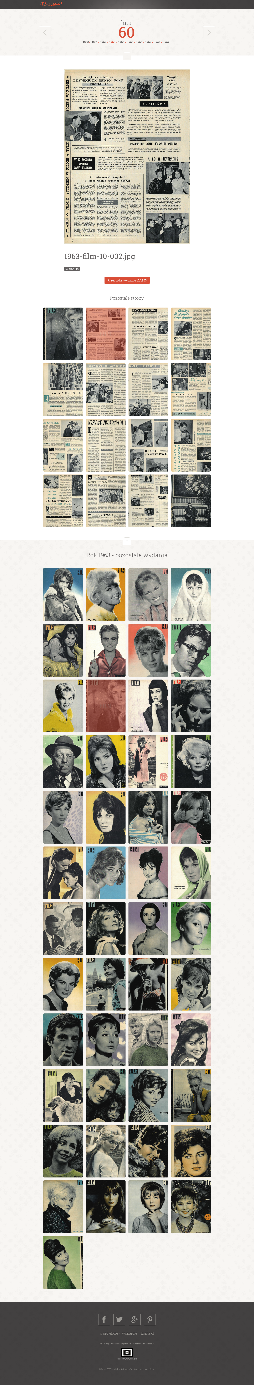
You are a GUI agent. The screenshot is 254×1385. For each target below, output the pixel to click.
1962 (103, 42)
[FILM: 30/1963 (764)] (191, 928)
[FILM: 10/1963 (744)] (106, 706)
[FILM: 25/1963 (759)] (191, 872)
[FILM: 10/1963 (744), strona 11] (148, 445)
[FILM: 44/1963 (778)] (106, 1151)
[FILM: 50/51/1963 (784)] (191, 1206)
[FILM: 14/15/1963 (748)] (106, 761)
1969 (166, 42)
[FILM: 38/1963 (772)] (191, 1039)
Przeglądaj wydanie (127, 280)
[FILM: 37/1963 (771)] (148, 1039)
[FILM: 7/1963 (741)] (148, 650)
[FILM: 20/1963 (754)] (148, 817)
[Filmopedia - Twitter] (119, 1319)
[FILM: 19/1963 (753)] (106, 817)
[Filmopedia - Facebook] (104, 1319)
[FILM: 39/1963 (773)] (63, 1095)
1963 (112, 42)
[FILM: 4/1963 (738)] (191, 594)
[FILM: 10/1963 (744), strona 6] (106, 389)
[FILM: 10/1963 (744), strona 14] (106, 501)
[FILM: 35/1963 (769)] (63, 1039)
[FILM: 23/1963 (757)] (106, 872)
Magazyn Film (72, 268)
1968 (157, 42)
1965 (130, 42)
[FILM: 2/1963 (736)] (106, 594)
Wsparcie (129, 1333)
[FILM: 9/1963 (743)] (63, 706)
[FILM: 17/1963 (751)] (191, 761)
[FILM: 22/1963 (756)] (63, 872)
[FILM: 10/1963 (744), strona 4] (191, 334)
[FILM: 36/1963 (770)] (106, 1039)
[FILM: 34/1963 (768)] (191, 984)
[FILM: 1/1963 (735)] (63, 594)
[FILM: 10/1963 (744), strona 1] (63, 334)
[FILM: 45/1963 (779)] (148, 1151)
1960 (86, 42)
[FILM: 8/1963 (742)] (191, 650)
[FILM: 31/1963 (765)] (63, 984)
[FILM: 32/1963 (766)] (106, 984)
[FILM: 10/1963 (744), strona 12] (191, 445)
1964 (121, 42)
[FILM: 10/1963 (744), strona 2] (106, 334)
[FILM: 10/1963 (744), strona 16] (191, 501)
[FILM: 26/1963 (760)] (63, 928)
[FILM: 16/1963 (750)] (148, 761)
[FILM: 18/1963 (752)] (63, 817)
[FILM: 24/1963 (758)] (148, 872)
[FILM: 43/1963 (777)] (63, 1151)
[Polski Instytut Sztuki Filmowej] (127, 1353)
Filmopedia (53, 4)
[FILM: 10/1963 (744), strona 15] (148, 501)
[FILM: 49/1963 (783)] (148, 1206)
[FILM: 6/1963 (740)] (106, 650)
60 (126, 32)
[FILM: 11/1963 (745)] (148, 706)
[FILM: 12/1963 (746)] (191, 706)
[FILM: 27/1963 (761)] (106, 928)
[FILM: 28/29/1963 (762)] (148, 928)
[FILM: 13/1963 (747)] (63, 761)
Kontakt (147, 1333)
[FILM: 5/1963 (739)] (63, 650)
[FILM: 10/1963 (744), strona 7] (148, 389)
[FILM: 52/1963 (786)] (63, 1262)
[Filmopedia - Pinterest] (150, 1319)
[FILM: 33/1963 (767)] (148, 984)
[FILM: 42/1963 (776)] (191, 1095)
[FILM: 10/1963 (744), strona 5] (63, 389)
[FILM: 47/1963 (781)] (63, 1206)
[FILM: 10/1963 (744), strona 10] (106, 445)
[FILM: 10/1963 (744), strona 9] (63, 445)
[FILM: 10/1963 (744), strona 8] (191, 389)
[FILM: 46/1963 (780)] (191, 1151)
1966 (139, 42)
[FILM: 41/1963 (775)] (148, 1095)
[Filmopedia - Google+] (134, 1319)
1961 (94, 42)
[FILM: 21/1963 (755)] (191, 817)
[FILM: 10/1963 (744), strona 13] (63, 501)
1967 (148, 42)
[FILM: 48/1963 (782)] (106, 1206)
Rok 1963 (98, 555)
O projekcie (109, 1333)
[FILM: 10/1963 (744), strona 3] (148, 334)
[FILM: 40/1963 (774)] (106, 1095)
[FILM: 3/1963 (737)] (148, 594)
